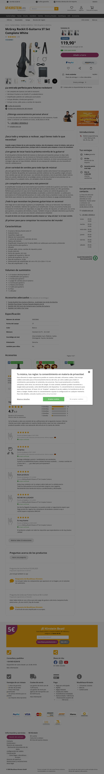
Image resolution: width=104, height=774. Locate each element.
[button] (23, 399)
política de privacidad (49, 394)
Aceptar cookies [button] (53, 399)
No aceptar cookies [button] (76, 399)
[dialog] (52, 387)
